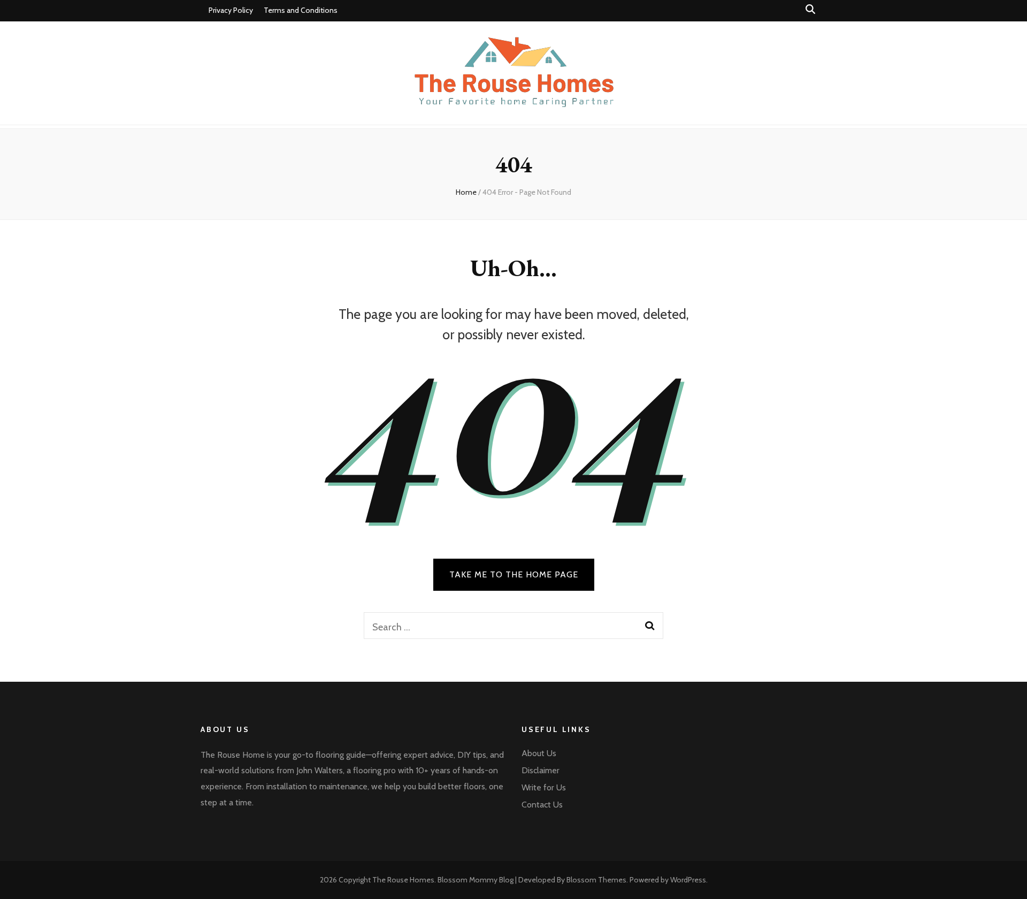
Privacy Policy (231, 10)
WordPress (688, 880)
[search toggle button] (810, 9)
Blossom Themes (596, 880)
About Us (539, 753)
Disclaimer (541, 770)
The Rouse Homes (403, 880)
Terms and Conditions (301, 10)
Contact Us (542, 804)
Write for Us (544, 787)
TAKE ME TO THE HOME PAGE (513, 574)
